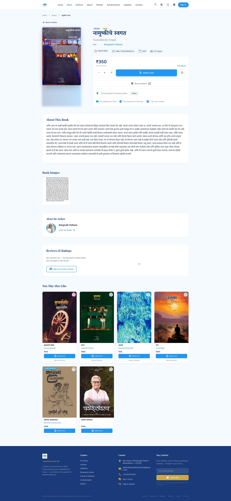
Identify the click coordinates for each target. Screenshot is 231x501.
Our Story (84, 461)
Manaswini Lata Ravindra (52, 423)
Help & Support (129, 484)
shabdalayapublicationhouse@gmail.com (136, 468)
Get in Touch (128, 479)
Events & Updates (87, 476)
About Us (153, 496)
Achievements (113, 5)
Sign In (183, 5)
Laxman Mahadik (50, 348)
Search (83, 484)
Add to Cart (146, 72)
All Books (84, 468)
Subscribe (172, 477)
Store (69, 5)
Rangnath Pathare (113, 44)
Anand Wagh (160, 348)
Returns (170, 496)
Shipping (162, 496)
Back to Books (49, 22)
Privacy (186, 496)
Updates (128, 5)
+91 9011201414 (129, 474)
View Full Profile (67, 230)
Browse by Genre (87, 472)
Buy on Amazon (141, 83)
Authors (79, 5)
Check (134, 93)
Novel (105, 28)
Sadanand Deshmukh (126, 348)
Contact (139, 5)
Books (54, 15)
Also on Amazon (59, 360)
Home (60, 5)
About (89, 5)
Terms (178, 496)
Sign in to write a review (61, 269)
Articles (99, 5)
